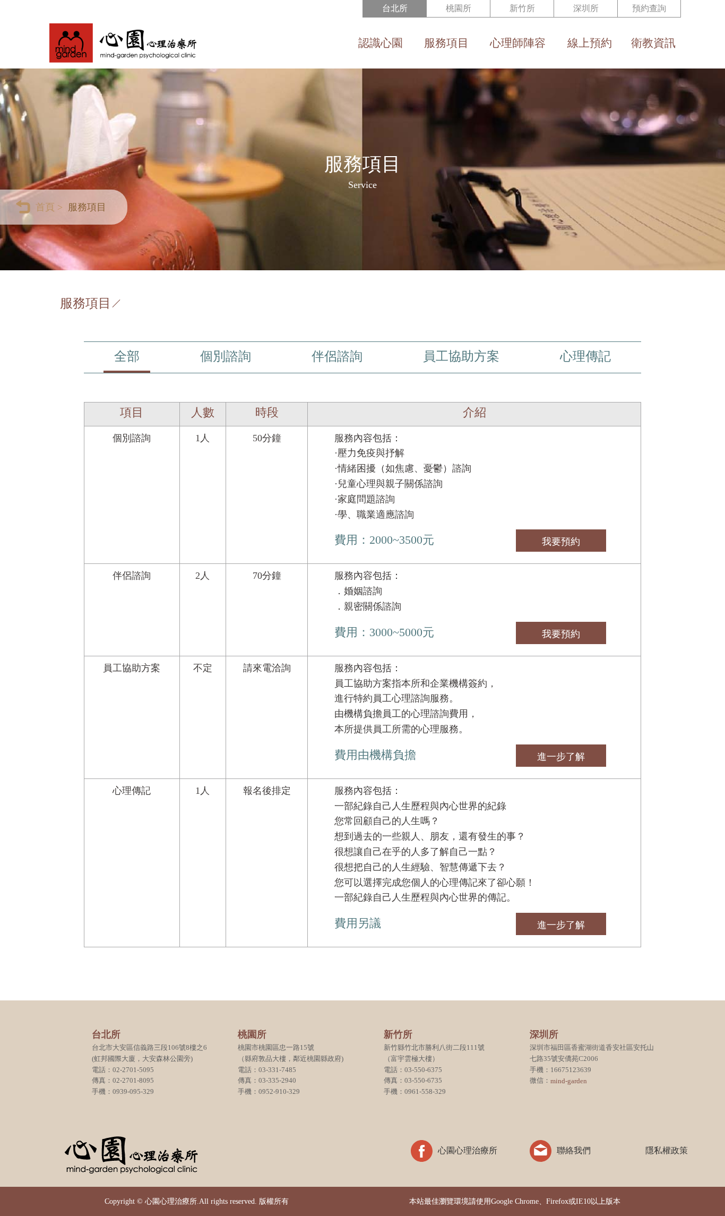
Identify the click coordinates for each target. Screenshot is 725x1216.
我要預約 (561, 541)
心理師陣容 (518, 43)
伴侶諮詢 (337, 356)
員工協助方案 (461, 356)
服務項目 (446, 43)
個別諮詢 (225, 356)
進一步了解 (561, 756)
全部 (127, 356)
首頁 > (49, 207)
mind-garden (568, 1081)
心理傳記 (585, 356)
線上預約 (589, 43)
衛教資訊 (653, 43)
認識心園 (380, 43)
